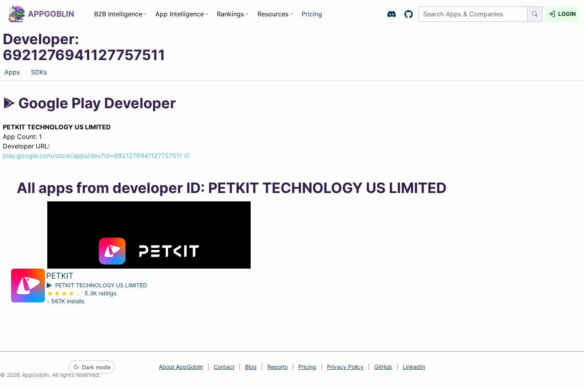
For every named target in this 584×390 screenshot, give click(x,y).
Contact (224, 366)
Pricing (312, 14)
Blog (251, 366)
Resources (272, 14)
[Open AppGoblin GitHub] (408, 14)
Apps (12, 72)
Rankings (230, 14)
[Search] (535, 14)
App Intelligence (179, 14)
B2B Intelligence (118, 14)
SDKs (39, 72)
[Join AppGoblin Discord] (391, 14)
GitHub (383, 366)
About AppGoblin (181, 366)
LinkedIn (414, 366)
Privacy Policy (345, 366)
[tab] (12, 72)
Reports (277, 366)
